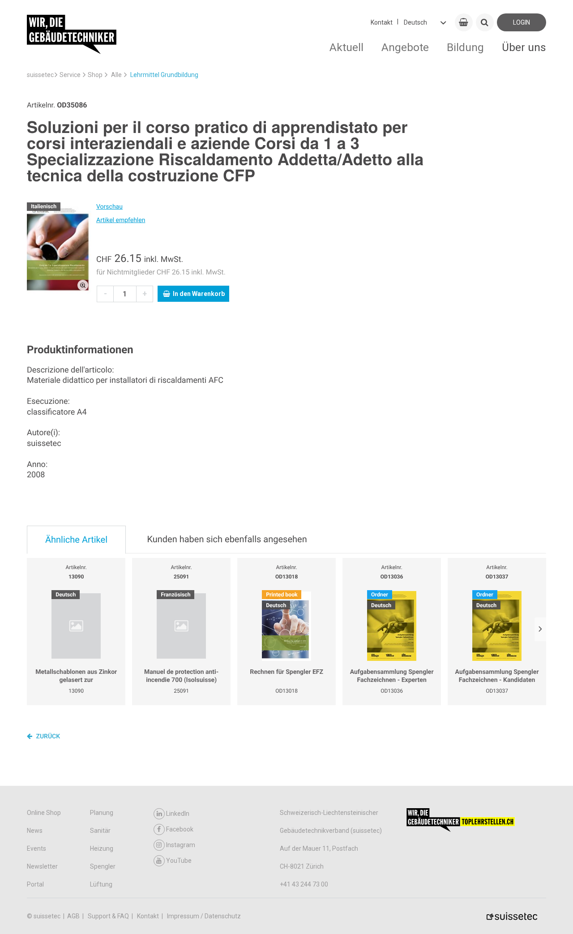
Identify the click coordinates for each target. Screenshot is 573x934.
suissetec (40, 74)
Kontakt (382, 22)
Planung (101, 812)
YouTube (179, 860)
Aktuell (346, 47)
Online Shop (44, 812)
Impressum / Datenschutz (204, 916)
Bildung (465, 47)
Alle (116, 74)
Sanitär (100, 830)
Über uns (524, 47)
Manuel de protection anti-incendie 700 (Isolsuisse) (181, 676)
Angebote (405, 47)
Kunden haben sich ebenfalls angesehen (227, 539)
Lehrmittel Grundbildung (164, 74)
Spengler (102, 866)
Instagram (180, 844)
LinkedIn (177, 813)
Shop (95, 74)
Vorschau (109, 206)
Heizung (101, 848)
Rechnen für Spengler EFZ (286, 672)
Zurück (47, 736)
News (35, 830)
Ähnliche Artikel (76, 539)
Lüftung (101, 884)
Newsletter (42, 866)
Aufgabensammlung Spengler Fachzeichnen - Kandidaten (497, 676)
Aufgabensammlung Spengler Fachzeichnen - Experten (392, 676)
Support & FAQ (109, 916)
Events (36, 848)
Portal (35, 884)
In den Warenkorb (199, 293)
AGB (74, 916)
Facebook (179, 829)
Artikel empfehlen (120, 220)
